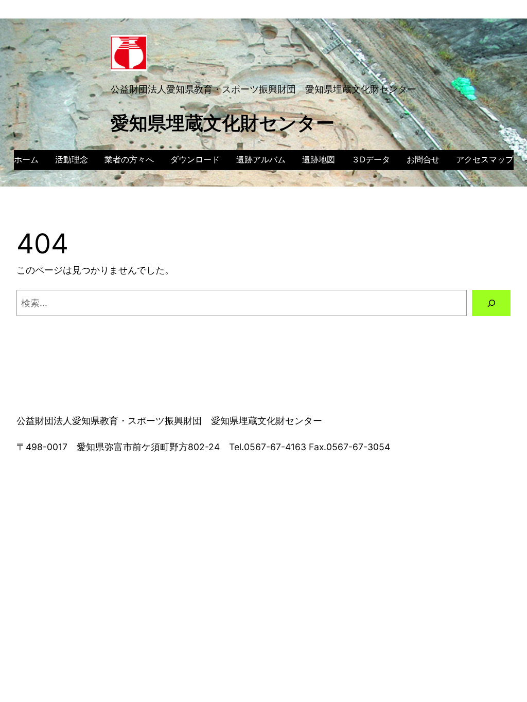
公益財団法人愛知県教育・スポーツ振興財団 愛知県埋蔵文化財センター (263, 89)
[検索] (491, 303)
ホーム (26, 159)
